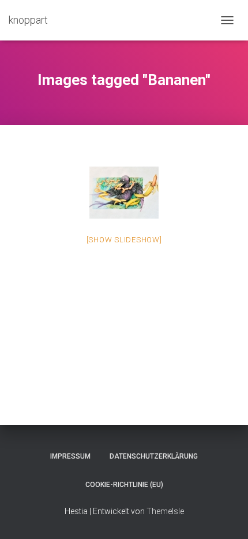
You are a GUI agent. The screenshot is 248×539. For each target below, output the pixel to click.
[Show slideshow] (124, 239)
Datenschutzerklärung (154, 456)
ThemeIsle (165, 511)
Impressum (70, 456)
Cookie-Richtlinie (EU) (124, 485)
